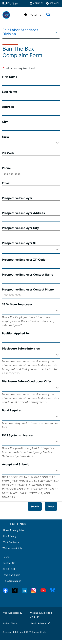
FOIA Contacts (10, 542)
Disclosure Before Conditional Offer (26, 381)
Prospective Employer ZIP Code (23, 259)
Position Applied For (16, 333)
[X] (15, 591)
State (5, 136)
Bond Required (12, 410)
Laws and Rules (11, 575)
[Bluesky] (52, 591)
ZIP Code (8, 153)
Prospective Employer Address (23, 213)
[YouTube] (43, 591)
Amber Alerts (9, 623)
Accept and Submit (15, 464)
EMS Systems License (17, 435)
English (33, 15)
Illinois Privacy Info (13, 530)
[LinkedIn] (24, 591)
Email (6, 183)
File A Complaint (11, 580)
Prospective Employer (17, 198)
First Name (9, 76)
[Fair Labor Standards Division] (55, 32)
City (5, 121)
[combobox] (36, 15)
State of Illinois (39, 632)
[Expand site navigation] (57, 15)
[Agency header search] (48, 15)
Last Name (9, 91)
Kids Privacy (9, 536)
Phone (6, 168)
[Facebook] (5, 591)
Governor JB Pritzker (12, 632)
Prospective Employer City (20, 228)
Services (55, 3)
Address (8, 106)
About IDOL (9, 569)
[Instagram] (33, 591)
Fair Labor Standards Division (20, 32)
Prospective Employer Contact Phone (28, 289)
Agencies (38, 3)
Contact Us (8, 563)
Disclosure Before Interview (21, 348)
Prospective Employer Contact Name (27, 274)
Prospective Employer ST (19, 243)
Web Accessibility (12, 548)
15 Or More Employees (17, 304)
